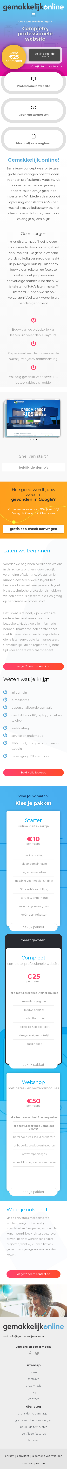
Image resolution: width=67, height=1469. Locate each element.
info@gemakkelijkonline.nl (27, 1336)
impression (38, 1463)
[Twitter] (37, 1353)
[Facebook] (30, 1353)
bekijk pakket (33, 927)
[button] (33, 14)
